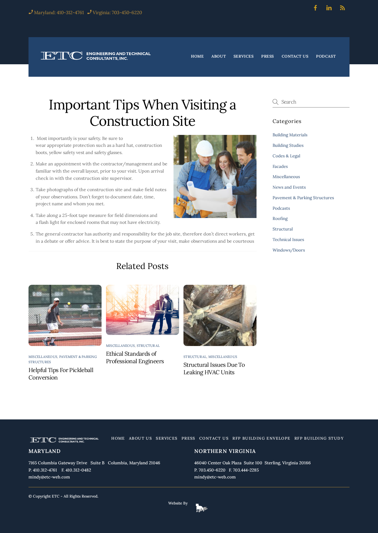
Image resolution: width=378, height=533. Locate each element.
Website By (178, 503)
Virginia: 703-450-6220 (117, 12)
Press (267, 56)
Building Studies (288, 145)
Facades (280, 166)
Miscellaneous (43, 357)
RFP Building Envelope (261, 438)
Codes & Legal (286, 155)
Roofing (280, 218)
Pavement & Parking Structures (303, 197)
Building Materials (290, 134)
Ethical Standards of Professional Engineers (135, 357)
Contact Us (295, 56)
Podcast (326, 56)
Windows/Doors (289, 250)
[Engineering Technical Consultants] (96, 60)
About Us (140, 438)
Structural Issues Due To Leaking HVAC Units (214, 368)
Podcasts (281, 208)
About (218, 56)
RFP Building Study (319, 438)
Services (243, 56)
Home (197, 56)
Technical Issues (288, 239)
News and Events (289, 187)
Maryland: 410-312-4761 (58, 12)
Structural (148, 346)
